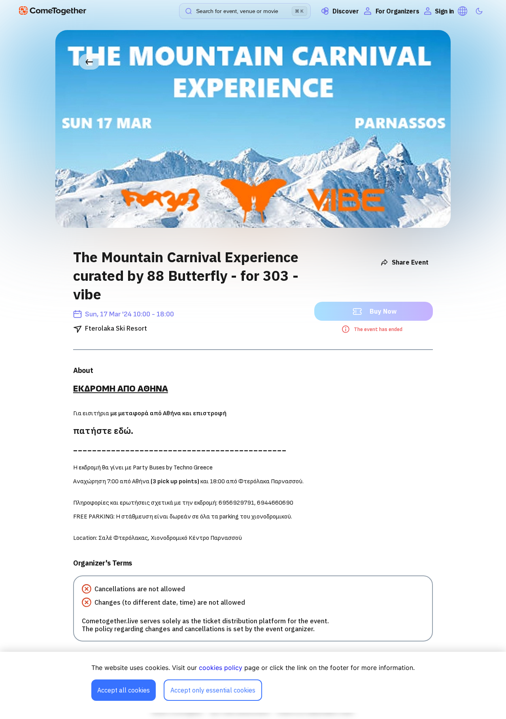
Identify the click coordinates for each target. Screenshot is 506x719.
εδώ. (123, 431)
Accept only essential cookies (212, 690)
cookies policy (220, 668)
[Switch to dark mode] (479, 11)
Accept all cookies (123, 690)
